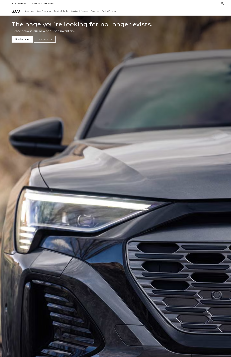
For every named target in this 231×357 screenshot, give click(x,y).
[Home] (16, 11)
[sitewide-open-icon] (222, 3)
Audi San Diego (19, 3)
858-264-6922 (48, 3)
